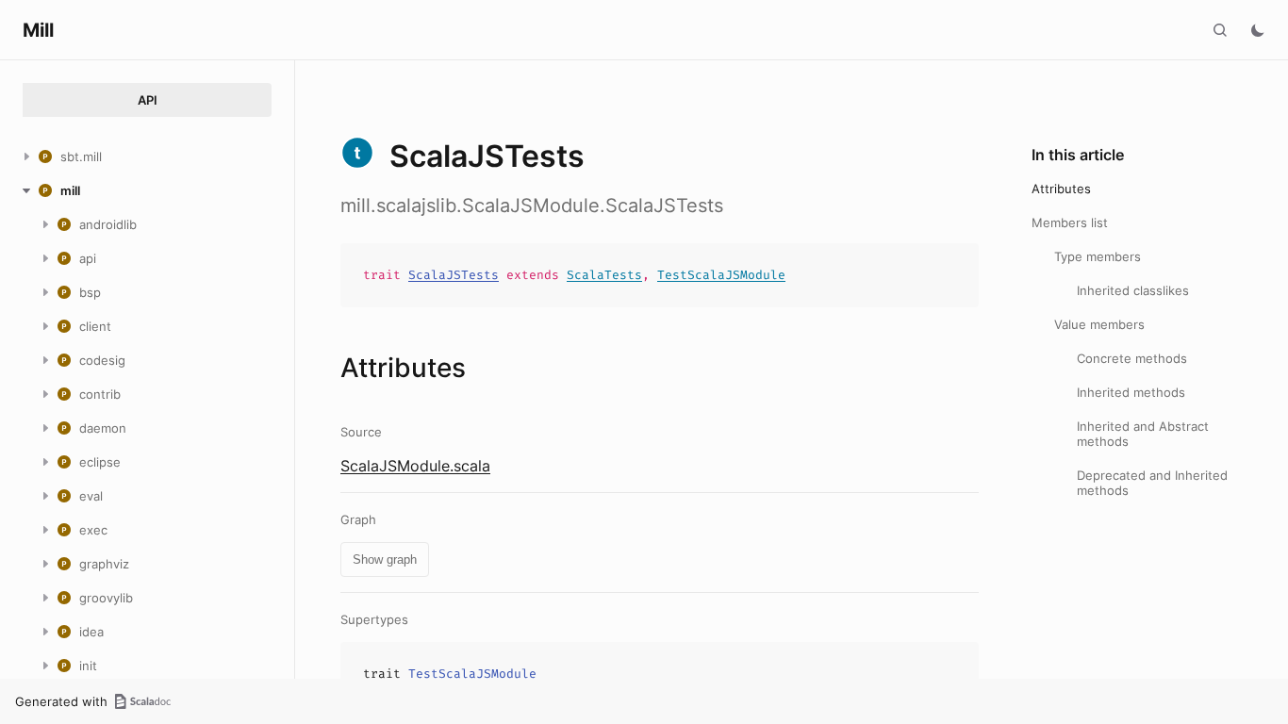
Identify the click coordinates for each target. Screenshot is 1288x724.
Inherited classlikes (1133, 290)
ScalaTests (604, 275)
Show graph (385, 559)
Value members (1099, 324)
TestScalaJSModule (721, 275)
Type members (1097, 256)
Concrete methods (1132, 358)
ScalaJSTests (453, 275)
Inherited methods (1131, 392)
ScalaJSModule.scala (415, 465)
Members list (1070, 222)
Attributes (1061, 188)
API (147, 99)
